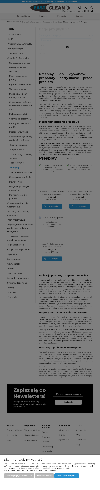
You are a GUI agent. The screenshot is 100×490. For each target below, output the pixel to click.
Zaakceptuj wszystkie (67, 476)
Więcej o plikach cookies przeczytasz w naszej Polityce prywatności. (31, 470)
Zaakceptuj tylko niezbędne (19, 476)
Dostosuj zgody (44, 476)
